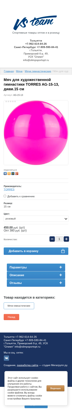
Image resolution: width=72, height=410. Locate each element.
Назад (11, 316)
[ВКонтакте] (6, 173)
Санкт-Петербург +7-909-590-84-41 (36, 47)
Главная (9, 71)
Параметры (18, 267)
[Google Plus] (17, 173)
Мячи (19, 71)
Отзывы (16, 283)
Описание (17, 275)
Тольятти (36, 40)
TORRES (9, 189)
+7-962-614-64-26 (36, 43)
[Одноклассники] (9, 173)
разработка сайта (27, 365)
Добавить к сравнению (21, 196)
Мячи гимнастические (38, 71)
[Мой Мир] (13, 173)
